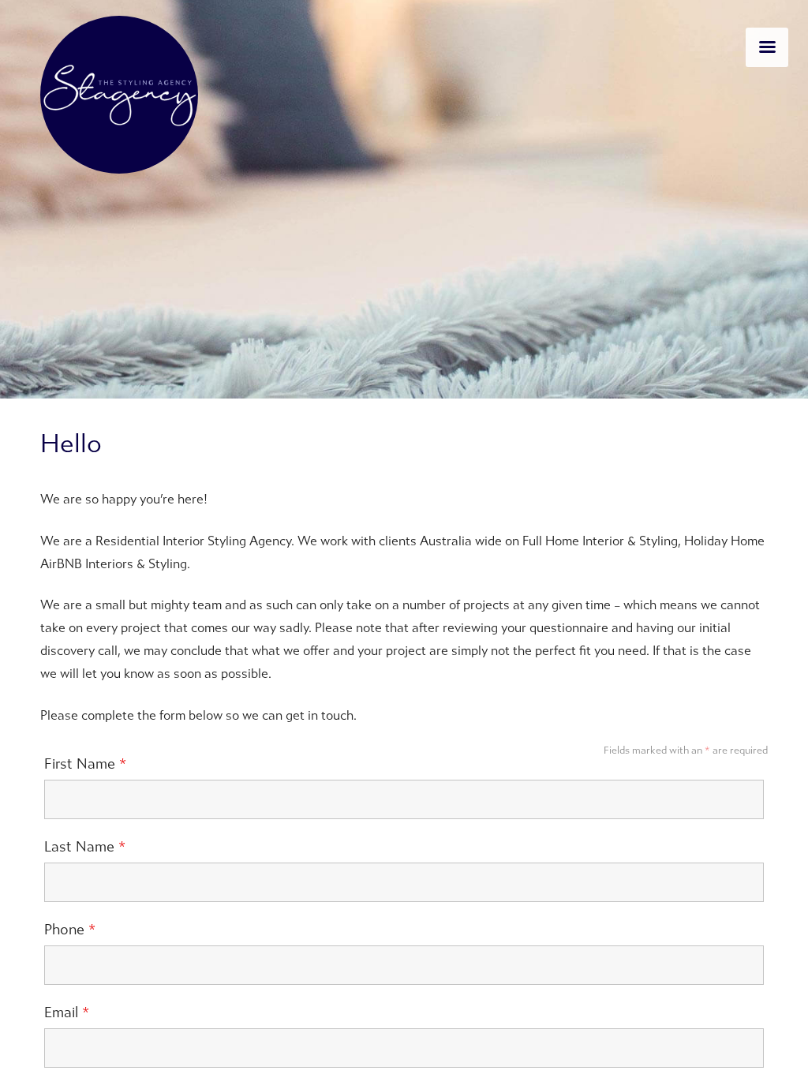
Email (66, 1012)
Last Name (84, 846)
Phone (69, 929)
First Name (85, 764)
